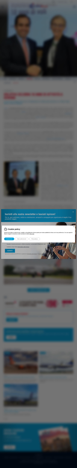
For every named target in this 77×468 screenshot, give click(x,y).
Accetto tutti (9, 239)
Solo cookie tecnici (21, 239)
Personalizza (35, 239)
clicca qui (31, 233)
